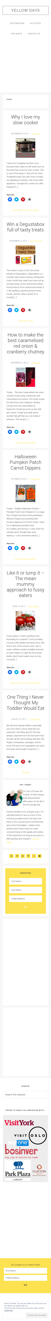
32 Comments (33, 606)
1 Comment (35, 134)
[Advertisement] (25, 65)
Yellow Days (25, 10)
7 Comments (36, 363)
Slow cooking (33, 210)
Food (25, 210)
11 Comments (35, 479)
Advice (13, 683)
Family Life (20, 683)
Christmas (19, 442)
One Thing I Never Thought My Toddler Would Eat (25, 702)
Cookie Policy (8, 1310)
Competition (23, 321)
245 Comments (36, 241)
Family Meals (17, 210)
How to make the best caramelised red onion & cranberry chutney (25, 343)
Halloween (24, 559)
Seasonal (32, 442)
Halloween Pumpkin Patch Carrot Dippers (25, 462)
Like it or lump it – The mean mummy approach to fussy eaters (25, 584)
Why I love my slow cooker (25, 119)
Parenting (32, 559)
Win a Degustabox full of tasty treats (25, 227)
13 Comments (34, 719)
